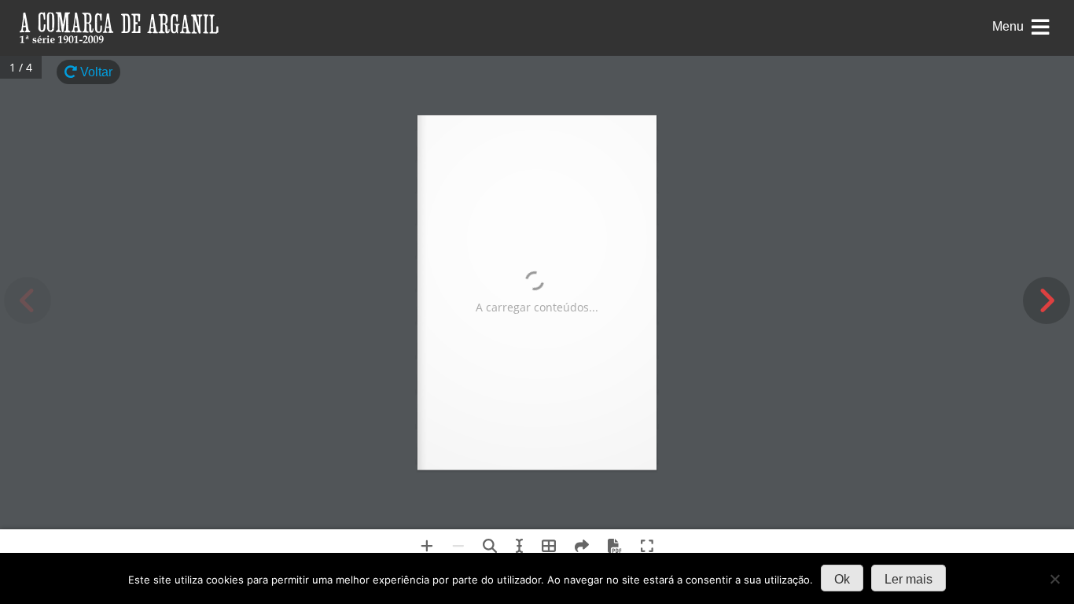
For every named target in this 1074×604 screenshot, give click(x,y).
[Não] (1054, 579)
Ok (842, 579)
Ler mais (908, 579)
